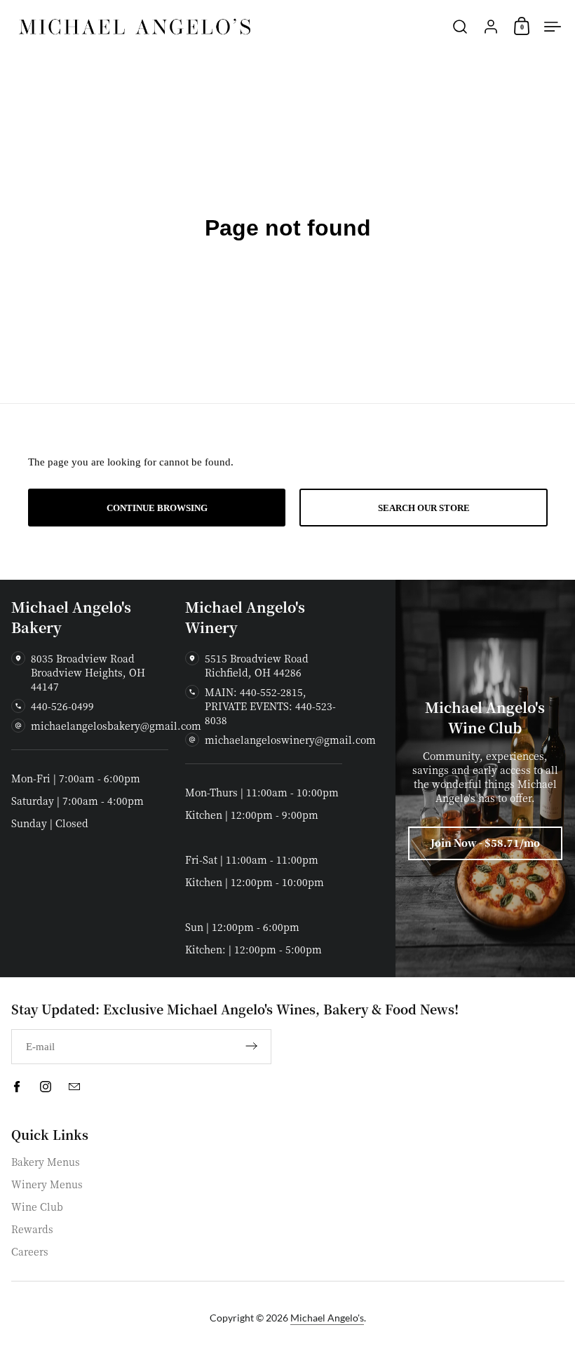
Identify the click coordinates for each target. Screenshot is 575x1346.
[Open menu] (552, 27)
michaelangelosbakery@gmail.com (116, 726)
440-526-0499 (62, 706)
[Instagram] (45, 1086)
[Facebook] (16, 1086)
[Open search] (460, 26)
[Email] (74, 1086)
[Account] (490, 26)
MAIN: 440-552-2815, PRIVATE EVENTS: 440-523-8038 (270, 706)
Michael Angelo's (327, 1318)
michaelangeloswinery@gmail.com (290, 740)
